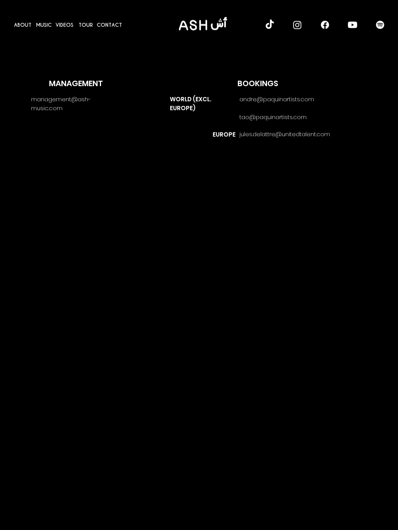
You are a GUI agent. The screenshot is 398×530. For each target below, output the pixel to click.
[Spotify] (380, 24)
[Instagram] (297, 24)
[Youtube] (352, 24)
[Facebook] (324, 24)
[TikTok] (269, 24)
